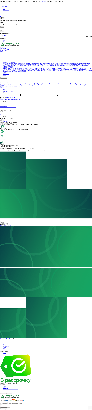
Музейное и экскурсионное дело (16, 64)
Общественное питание (31, 64)
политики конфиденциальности (6, 225)
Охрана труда (44, 64)
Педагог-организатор (70, 64)
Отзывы (4, 11)
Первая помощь (75, 69)
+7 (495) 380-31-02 (3, 35)
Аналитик (4, 63)
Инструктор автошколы (50, 63)
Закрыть (2, 18)
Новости (4, 60)
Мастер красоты (65, 63)
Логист (56, 63)
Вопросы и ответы (6, 10)
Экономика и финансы (7, 66)
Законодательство (6, 59)
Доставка (4, 386)
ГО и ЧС (24, 63)
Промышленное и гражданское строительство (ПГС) (10, 99)
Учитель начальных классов (77, 65)
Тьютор (47, 65)
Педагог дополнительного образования (58, 64)
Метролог (8, 64)
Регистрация (5, 13)
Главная (4, 57)
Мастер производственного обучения (75, 63)
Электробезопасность (21, 71)
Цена (14, 97)
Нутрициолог (24, 64)
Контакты (4, 75)
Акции (4, 9)
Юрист (12, 66)
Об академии (5, 56)
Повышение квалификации (5, 49)
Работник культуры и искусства (34, 70)
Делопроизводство (34, 63)
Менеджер (88, 63)
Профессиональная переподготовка (9, 62)
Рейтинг (11, 97)
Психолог (19, 65)
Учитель (70, 65)
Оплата (4, 8)
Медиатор (84, 63)
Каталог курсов (5, 61)
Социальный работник (36, 65)
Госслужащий (28, 63)
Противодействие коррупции (22, 70)
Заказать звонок (3, 393)
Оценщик (49, 64)
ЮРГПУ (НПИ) (43, 1)
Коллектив (4, 58)
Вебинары (4, 72)
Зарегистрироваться (6, 41)
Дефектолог (40, 63)
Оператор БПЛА (39, 64)
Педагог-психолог (77, 64)
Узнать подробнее (3, 106)
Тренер (42, 65)
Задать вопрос (9, 393)
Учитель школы (5, 71)
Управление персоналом (63, 65)
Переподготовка (3, 48)
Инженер (44, 63)
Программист (14, 65)
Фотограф (84, 65)
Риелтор (22, 65)
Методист (4, 64)
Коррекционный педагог (64, 68)
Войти (4, 12)
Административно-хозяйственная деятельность (11, 68)
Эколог (87, 65)
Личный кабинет (3, 50)
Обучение (4, 353)
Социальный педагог (28, 65)
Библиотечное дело (9, 63)
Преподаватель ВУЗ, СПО (7, 65)
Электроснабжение (3, 114)
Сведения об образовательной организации (10, 389)
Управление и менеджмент (54, 65)
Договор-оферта (5, 388)
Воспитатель (20, 63)
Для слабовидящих (3, 6)
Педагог (41, 69)
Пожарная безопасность (85, 64)
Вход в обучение (6, 74)
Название (8, 97)
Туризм (45, 65)
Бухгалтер (15, 63)
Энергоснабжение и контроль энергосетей (8, 107)
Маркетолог (60, 63)
